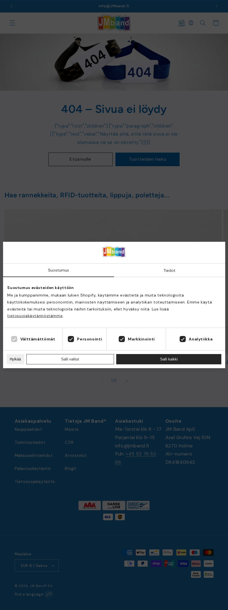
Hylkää (15, 359)
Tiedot (169, 270)
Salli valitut (70, 359)
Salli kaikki (169, 359)
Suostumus (58, 270)
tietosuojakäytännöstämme (35, 315)
